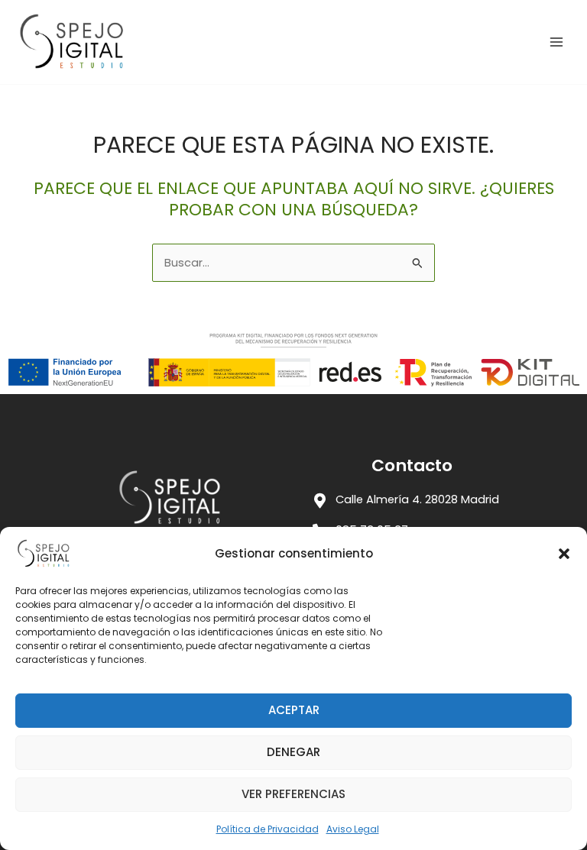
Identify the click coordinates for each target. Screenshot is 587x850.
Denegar (293, 752)
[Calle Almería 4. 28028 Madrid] (320, 501)
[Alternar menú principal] (556, 42)
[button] (564, 553)
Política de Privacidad (267, 829)
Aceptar (293, 710)
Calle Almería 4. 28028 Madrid (417, 499)
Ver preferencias (293, 794)
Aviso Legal (352, 829)
